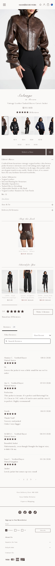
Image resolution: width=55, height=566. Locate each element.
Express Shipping (27, 501)
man (18, 530)
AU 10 (40, 140)
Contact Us (9, 553)
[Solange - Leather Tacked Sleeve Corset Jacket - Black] (14, 125)
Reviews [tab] (7, 327)
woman (10, 530)
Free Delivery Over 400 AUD (27, 492)
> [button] (35, 479)
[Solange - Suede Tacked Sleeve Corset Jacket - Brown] (27, 125)
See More (5, 199)
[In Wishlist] (49, 152)
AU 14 (28, 145)
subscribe (43, 530)
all (25, 530)
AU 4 (15, 140)
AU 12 (19, 145)
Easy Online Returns (27, 497)
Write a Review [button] (43, 312)
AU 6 (23, 140)
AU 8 (31, 140)
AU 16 (36, 145)
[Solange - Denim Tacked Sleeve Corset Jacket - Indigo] (40, 125)
